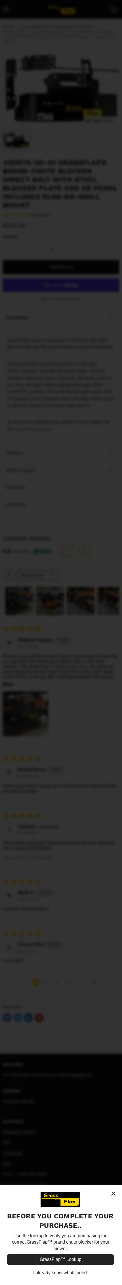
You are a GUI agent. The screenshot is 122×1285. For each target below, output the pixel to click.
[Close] (113, 1194)
